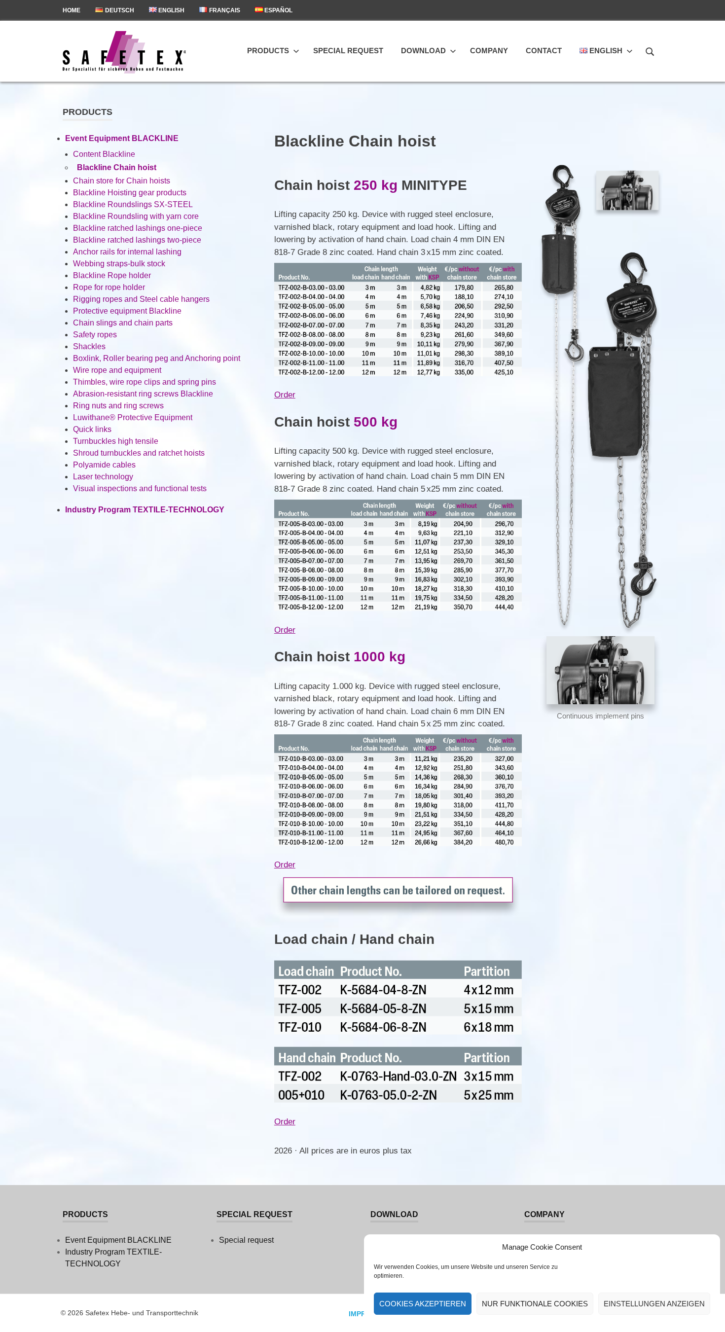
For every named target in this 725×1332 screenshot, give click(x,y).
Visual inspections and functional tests (140, 488)
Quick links (92, 429)
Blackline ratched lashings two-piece (137, 240)
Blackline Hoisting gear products (129, 192)
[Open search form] (650, 50)
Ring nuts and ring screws (118, 405)
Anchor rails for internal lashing (127, 252)
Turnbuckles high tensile (115, 441)
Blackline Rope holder (112, 275)
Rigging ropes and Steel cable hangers (141, 299)
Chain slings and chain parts (123, 323)
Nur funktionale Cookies (535, 1303)
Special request (348, 50)
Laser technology (103, 476)
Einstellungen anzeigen (654, 1303)
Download (423, 50)
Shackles (89, 346)
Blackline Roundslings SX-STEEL (133, 204)
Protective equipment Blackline (127, 311)
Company (489, 50)
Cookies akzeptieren (422, 1303)
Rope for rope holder (109, 287)
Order (284, 394)
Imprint (363, 1314)
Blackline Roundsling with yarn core (136, 216)
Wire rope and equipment (117, 370)
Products (268, 50)
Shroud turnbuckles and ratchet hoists (139, 453)
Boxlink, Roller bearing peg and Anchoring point (156, 358)
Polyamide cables (104, 465)
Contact (544, 50)
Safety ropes (95, 334)
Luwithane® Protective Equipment (132, 417)
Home (71, 10)
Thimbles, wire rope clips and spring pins (144, 382)
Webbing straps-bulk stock (119, 263)
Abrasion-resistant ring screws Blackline (143, 394)
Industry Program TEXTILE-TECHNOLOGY (144, 509)
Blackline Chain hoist (116, 167)
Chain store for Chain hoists (121, 181)
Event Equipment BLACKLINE (122, 138)
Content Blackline (104, 154)
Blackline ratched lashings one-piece (137, 228)
